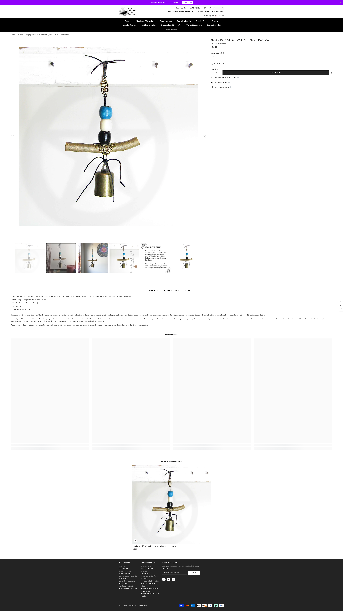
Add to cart (276, 73)
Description (153, 291)
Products (20, 35)
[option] (108, 136)
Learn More (188, 3)
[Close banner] (340, 2)
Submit (194, 573)
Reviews (186, 291)
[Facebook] (164, 579)
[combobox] (215, 8)
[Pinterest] (173, 579)
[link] (50, 445)
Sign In (221, 15)
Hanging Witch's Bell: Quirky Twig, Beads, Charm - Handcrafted (155, 546)
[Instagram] (168, 579)
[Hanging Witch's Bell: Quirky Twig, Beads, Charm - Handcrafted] (171, 504)
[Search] (216, 8)
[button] (12, 136)
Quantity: (214, 69)
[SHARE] (330, 73)
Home (13, 35)
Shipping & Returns (171, 291)
